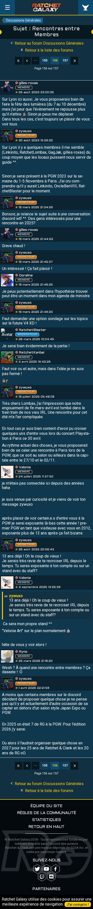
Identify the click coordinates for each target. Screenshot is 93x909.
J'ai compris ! (78, 905)
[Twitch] (42, 876)
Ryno (23, 651)
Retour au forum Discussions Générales (49, 43)
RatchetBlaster (32, 330)
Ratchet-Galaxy (46, 7)
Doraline (26, 275)
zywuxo (25, 131)
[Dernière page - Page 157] (74, 61)
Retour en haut (46, 827)
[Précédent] (27, 61)
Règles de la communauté (46, 813)
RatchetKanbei (31, 352)
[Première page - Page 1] (18, 61)
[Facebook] (56, 869)
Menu (7, 7)
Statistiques (46, 820)
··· (35, 60)
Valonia (25, 467)
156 (55, 60)
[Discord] (51, 876)
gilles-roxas (28, 83)
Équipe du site (46, 806)
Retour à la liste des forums (48, 50)
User (85, 7)
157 (65, 60)
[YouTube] (46, 869)
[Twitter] (37, 869)
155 (44, 60)
